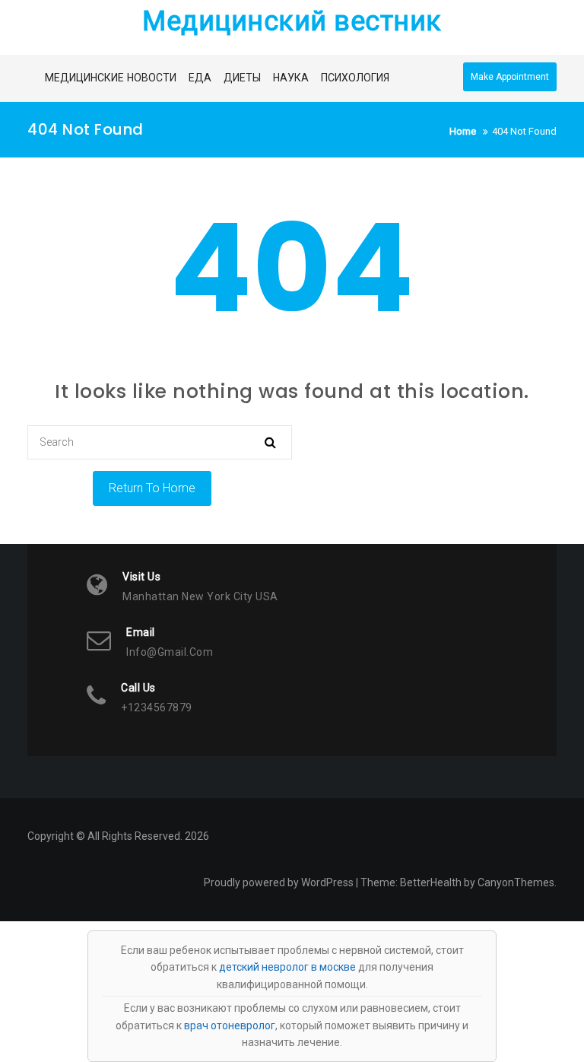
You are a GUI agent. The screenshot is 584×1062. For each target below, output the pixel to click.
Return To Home (152, 488)
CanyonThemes (516, 882)
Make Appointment (510, 77)
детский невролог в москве (287, 967)
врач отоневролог (229, 1025)
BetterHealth (431, 882)
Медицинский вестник (292, 21)
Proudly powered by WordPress (279, 882)
